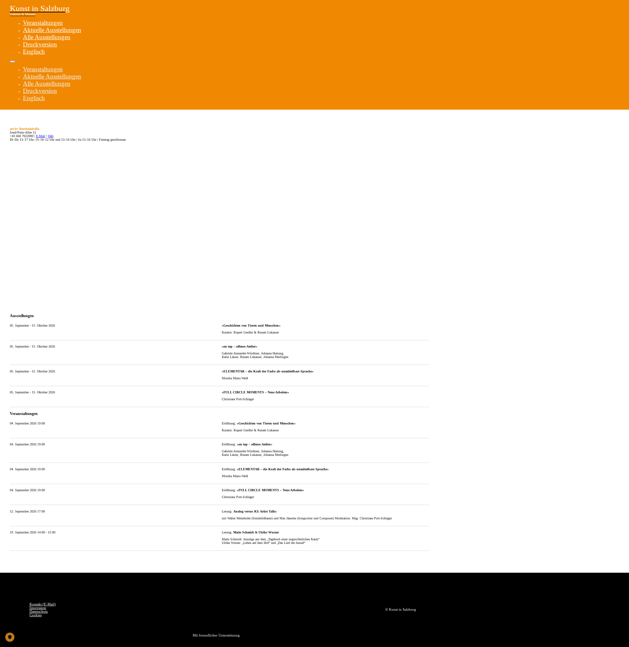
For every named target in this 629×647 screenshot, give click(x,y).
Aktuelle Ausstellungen (52, 30)
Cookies (35, 615)
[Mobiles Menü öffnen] (12, 62)
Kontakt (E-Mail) (42, 604)
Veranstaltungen (43, 22)
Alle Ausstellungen (46, 37)
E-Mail (40, 136)
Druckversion (40, 44)
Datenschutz (38, 611)
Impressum (37, 608)
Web (50, 136)
